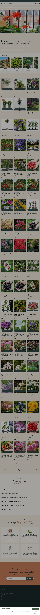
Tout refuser (35, 611)
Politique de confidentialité (24, 611)
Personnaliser (35, 613)
